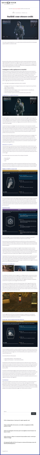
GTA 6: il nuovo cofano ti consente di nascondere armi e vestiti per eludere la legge (20, 437)
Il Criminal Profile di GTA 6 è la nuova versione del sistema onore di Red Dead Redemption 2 (20, 443)
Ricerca (5, 411)
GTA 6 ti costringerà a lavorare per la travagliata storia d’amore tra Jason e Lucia (20, 431)
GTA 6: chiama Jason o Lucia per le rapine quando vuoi (17, 420)
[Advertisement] (20, 53)
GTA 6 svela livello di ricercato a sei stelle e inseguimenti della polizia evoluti (18, 425)
